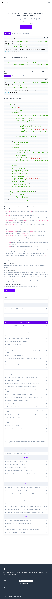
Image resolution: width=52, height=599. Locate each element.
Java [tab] (20, 33)
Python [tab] (8, 33)
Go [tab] (14, 33)
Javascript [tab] (26, 33)
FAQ (4, 587)
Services (5, 583)
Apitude (10, 596)
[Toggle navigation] (48, 2)
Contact (4, 585)
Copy (46, 37)
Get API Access (26, 27)
